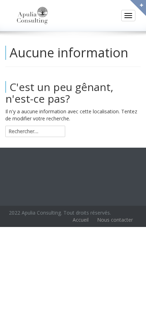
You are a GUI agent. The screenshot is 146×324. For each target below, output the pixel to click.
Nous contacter (115, 219)
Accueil (81, 219)
